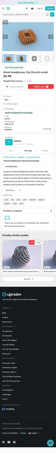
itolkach (17, 140)
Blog (4, 313)
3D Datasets (7, 335)
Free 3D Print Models (10, 349)
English (32, 433)
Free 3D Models (8, 344)
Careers (5, 317)
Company (5, 308)
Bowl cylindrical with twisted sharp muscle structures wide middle (26, 271)
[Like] (10, 92)
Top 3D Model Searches (11, 376)
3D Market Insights (9, 367)
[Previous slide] (5, 37)
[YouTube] (9, 442)
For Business (7, 331)
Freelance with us (9, 372)
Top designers (7, 390)
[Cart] (32, 8)
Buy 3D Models (7, 326)
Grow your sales (8, 363)
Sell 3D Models (8, 358)
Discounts (6, 353)
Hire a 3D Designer (9, 340)
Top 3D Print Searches (11, 381)
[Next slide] (50, 37)
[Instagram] (15, 442)
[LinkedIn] (4, 442)
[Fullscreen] (5, 22)
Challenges (6, 394)
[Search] (52, 14)
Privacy (23, 433)
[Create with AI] (27, 8)
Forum (5, 399)
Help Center (7, 322)
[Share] (45, 92)
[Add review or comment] (51, 211)
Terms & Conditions (10, 433)
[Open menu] (3, 8)
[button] (47, 14)
